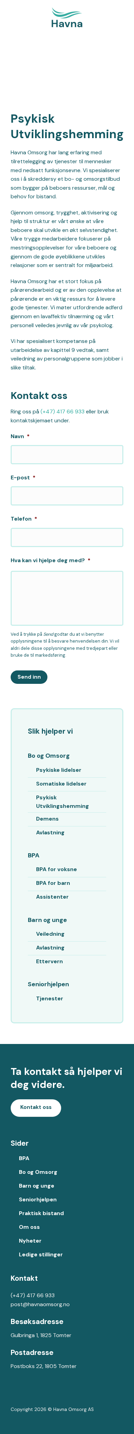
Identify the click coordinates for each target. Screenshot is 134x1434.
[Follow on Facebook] (16, 1394)
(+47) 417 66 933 (63, 411)
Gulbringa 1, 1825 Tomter (41, 1335)
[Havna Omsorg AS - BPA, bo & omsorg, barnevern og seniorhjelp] (67, 17)
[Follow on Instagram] (27, 1394)
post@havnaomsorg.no (40, 1304)
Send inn (29, 677)
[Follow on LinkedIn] (38, 1394)
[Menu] (125, 17)
